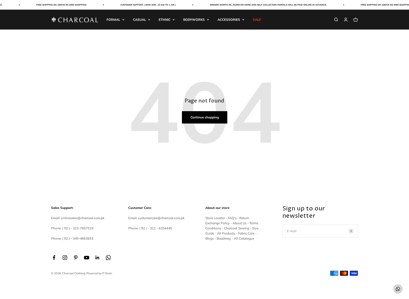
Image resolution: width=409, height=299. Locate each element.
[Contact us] (398, 289)
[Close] (397, 233)
